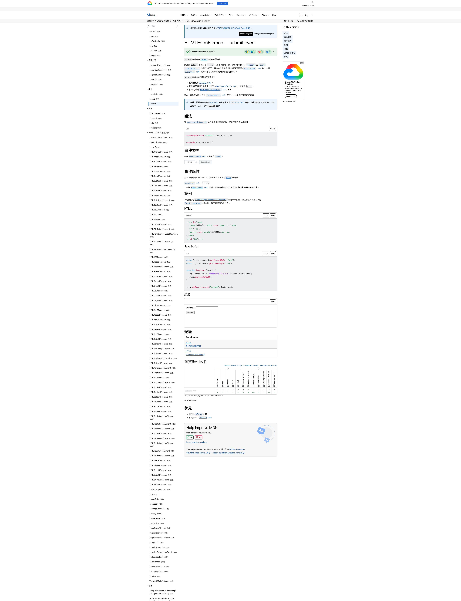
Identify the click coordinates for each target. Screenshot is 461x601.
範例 (286, 45)
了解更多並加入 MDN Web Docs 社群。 (234, 28)
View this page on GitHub (197, 453)
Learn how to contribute (196, 442)
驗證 (211, 102)
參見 (286, 56)
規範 (286, 49)
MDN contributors (237, 449)
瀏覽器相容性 (289, 52)
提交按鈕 (202, 82)
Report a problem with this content (227, 453)
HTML (188, 208)
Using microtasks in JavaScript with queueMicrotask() (162, 592)
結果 (187, 294)
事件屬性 (288, 41)
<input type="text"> (223, 86)
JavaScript (191, 246)
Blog (274, 15)
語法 (286, 33)
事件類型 (288, 37)
